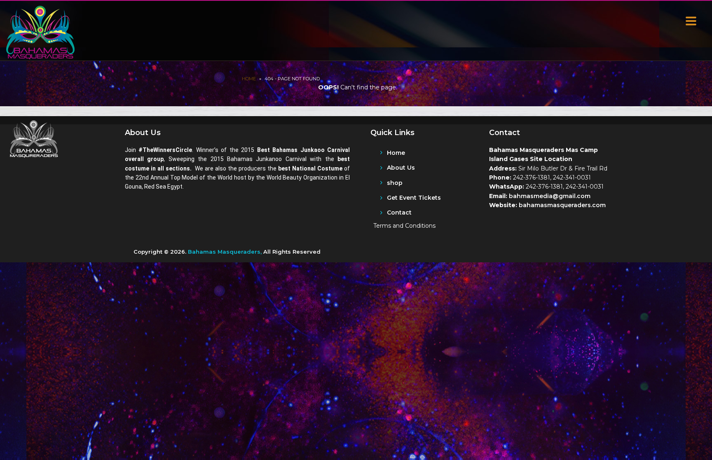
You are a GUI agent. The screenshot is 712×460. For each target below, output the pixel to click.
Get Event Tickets (414, 197)
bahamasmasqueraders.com (562, 205)
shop (395, 183)
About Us (401, 167)
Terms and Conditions (404, 225)
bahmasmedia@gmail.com (549, 196)
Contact (399, 212)
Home (249, 79)
